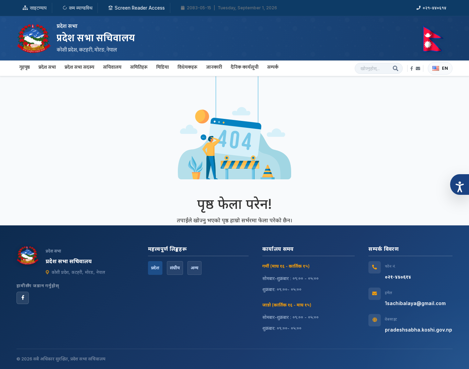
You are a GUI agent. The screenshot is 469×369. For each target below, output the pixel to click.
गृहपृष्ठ (24, 67)
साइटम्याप (38, 8)
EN (445, 68)
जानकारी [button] (214, 67)
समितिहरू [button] (139, 67)
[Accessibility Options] (459, 184)
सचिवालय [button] (112, 67)
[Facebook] (22, 298)
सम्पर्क (272, 67)
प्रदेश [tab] (155, 267)
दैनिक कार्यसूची (245, 67)
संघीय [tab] (175, 267)
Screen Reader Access (140, 8)
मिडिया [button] (162, 67)
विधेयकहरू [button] (187, 67)
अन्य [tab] (194, 267)
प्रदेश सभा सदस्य (79, 67)
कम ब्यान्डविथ (80, 8)
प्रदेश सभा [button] (47, 67)
